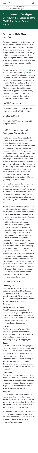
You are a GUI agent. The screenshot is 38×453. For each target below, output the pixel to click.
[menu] (4, 2)
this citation (11, 124)
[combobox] (33, 2)
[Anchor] (22, 103)
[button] (4, 8)
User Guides (22, 6)
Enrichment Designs (16, 8)
